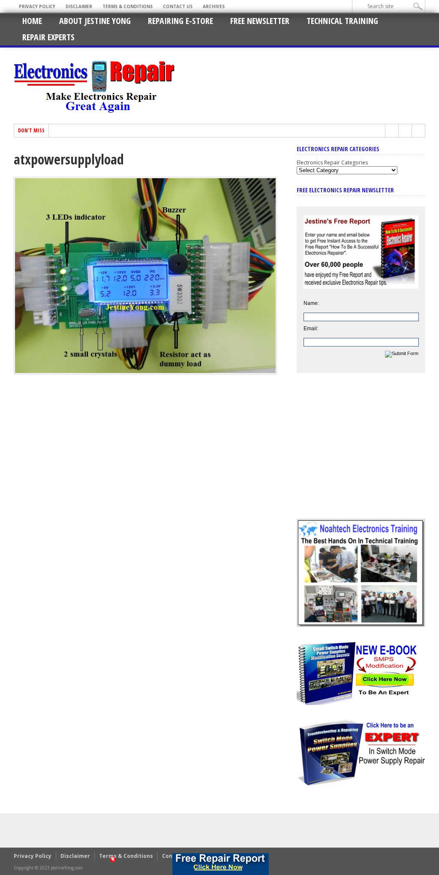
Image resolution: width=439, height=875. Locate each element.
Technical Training (342, 21)
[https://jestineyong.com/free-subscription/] (220, 864)
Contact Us (177, 6)
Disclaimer (79, 6)
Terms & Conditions (127, 6)
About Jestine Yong (95, 21)
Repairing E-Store (180, 21)
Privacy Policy (37, 6)
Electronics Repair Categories (332, 162)
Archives (214, 6)
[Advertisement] (361, 452)
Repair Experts (48, 37)
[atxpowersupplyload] (145, 372)
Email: (311, 328)
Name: (311, 303)
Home (32, 21)
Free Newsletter (259, 21)
